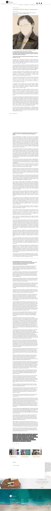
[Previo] (3, 483)
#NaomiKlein (20, 439)
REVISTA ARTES (15, 3)
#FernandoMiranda (31, 438)
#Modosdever (14, 438)
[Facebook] (37, 3)
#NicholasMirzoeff (35, 434)
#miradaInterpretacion (29, 434)
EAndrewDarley (19, 438)
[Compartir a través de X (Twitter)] (14, 443)
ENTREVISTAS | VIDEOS (20, 3)
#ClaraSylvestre (15, 435)
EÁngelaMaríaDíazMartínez (26, 439)
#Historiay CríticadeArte (33, 435)
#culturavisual (23, 434)
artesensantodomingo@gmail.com (31, 506)
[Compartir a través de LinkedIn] (16, 443)
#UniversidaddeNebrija (25, 438)
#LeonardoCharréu (15, 439)
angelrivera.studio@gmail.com (37, 506)
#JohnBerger (19, 434)
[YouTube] (39, 3)
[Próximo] (47, 483)
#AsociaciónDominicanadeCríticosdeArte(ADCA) (23, 435)
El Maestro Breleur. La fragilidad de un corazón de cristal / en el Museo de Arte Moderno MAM (13, 456)
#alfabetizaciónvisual (32, 439)
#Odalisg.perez (15, 434)
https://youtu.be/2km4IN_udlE (13, 113)
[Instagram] (41, 3)
